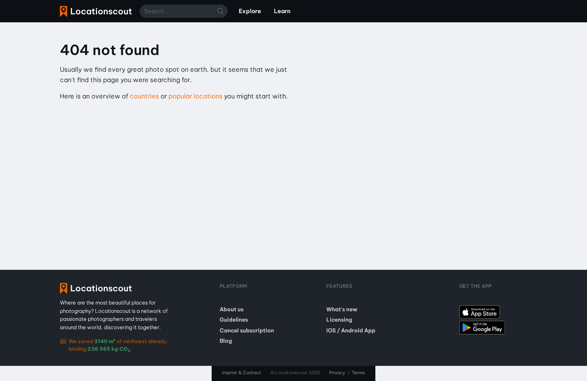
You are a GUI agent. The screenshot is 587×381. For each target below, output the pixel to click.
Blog (226, 340)
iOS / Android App (350, 330)
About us (232, 309)
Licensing (339, 319)
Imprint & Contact (241, 372)
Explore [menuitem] (250, 11)
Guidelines (234, 319)
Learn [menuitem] (282, 11)
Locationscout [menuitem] (96, 11)
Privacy (337, 372)
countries (144, 96)
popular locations (195, 96)
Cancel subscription (247, 330)
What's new (341, 309)
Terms (358, 372)
